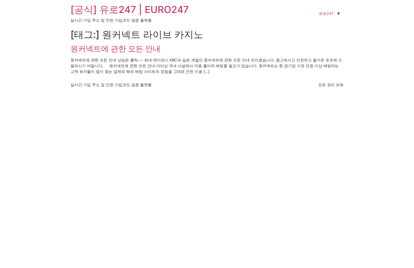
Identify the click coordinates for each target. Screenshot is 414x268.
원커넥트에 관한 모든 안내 (115, 48)
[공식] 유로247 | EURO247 (129, 9)
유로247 (326, 13)
